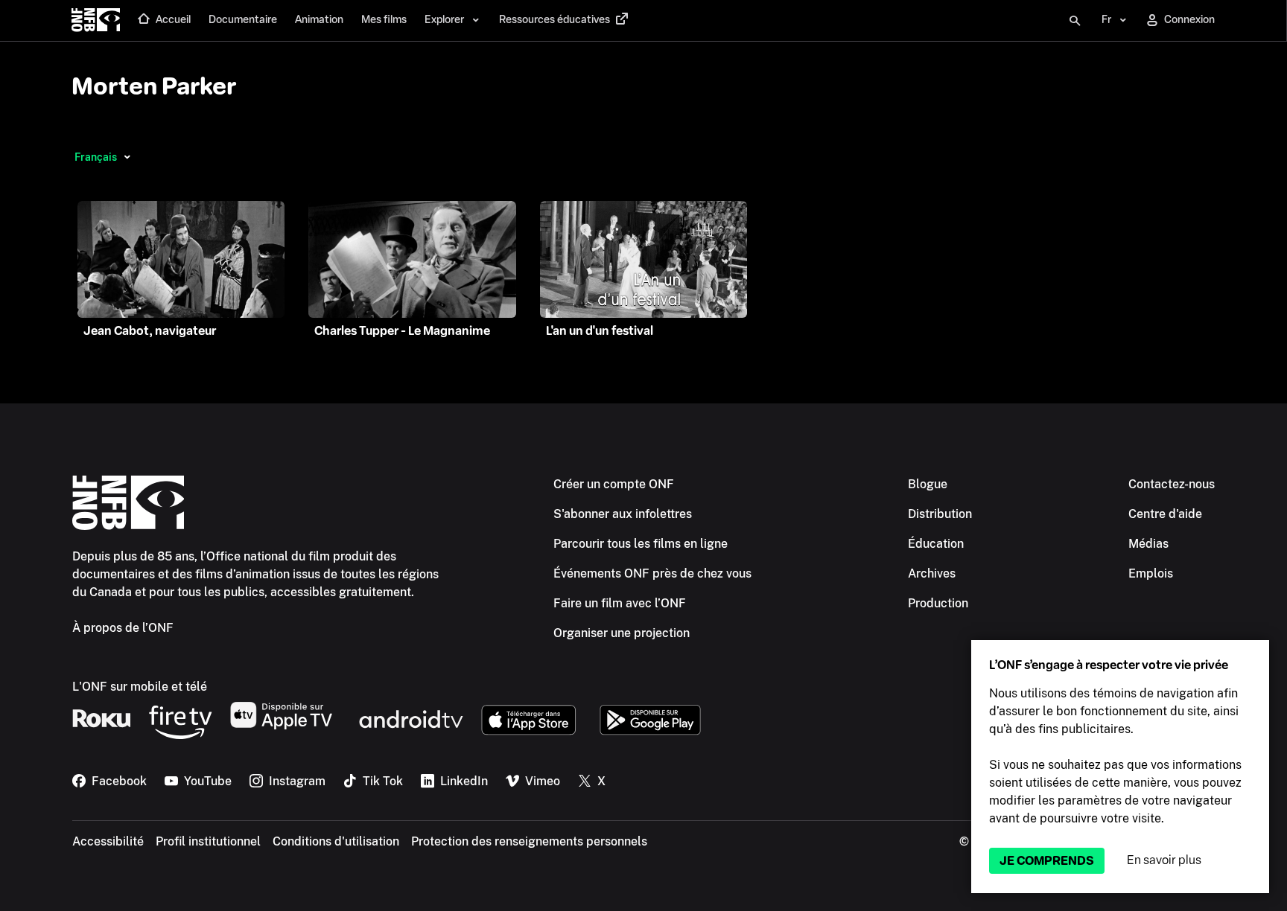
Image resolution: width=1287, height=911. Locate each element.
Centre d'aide (1165, 514)
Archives (932, 573)
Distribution (940, 514)
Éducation (936, 544)
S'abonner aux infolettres (622, 514)
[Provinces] (127, 157)
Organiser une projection (621, 633)
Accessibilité (108, 841)
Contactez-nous (1171, 484)
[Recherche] (1075, 21)
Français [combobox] (95, 157)
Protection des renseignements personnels (529, 841)
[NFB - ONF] (96, 20)
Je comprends (1047, 861)
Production (938, 603)
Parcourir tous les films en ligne (640, 544)
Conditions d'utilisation (336, 841)
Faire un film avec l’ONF (619, 603)
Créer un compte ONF (613, 484)
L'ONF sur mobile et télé (139, 687)
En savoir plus (1164, 860)
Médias (1148, 544)
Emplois (1150, 573)
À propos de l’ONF (123, 628)
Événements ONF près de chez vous (652, 573)
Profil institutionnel (208, 841)
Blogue (927, 484)
